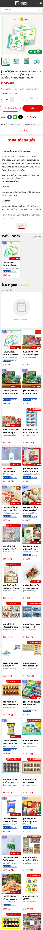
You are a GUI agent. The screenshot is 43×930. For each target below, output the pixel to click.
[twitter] (20, 117)
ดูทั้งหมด (36, 236)
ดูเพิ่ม (24, 130)
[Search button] (39, 10)
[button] (36, 3)
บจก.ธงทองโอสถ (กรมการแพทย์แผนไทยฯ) (22, 89)
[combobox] (21, 10)
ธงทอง (19, 124)
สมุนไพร (10, 124)
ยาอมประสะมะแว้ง (31, 124)
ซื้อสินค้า (33, 108)
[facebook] (9, 117)
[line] (15, 117)
